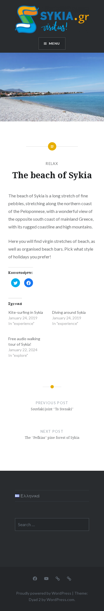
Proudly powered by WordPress (43, 593)
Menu (54, 43)
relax (52, 163)
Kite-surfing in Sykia (25, 312)
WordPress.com (60, 599)
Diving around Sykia (69, 312)
